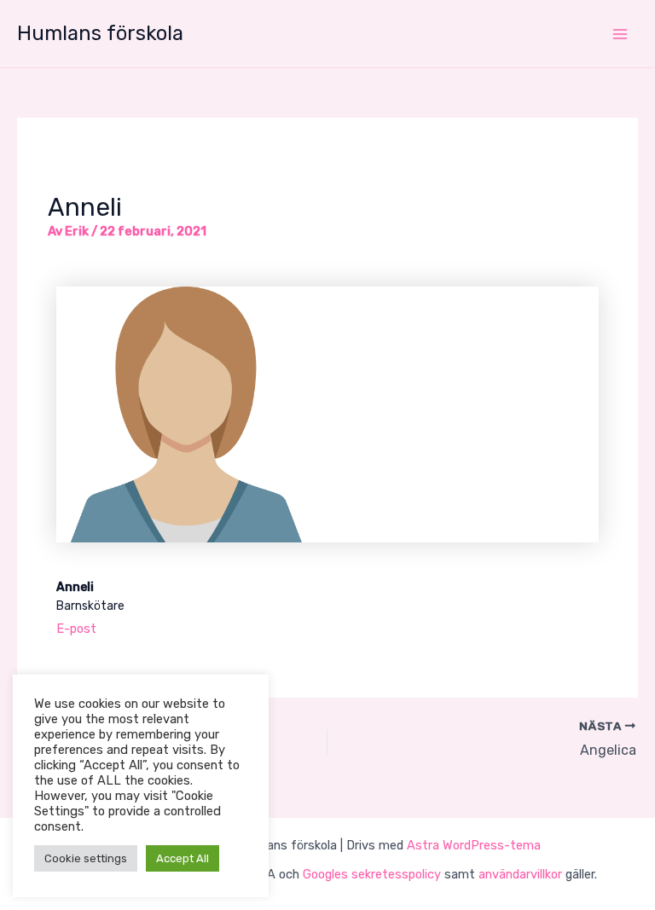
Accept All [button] (182, 858)
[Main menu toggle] (620, 34)
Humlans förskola (100, 33)
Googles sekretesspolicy (372, 874)
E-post (76, 628)
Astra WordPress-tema (474, 845)
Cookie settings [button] (85, 858)
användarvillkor (520, 874)
